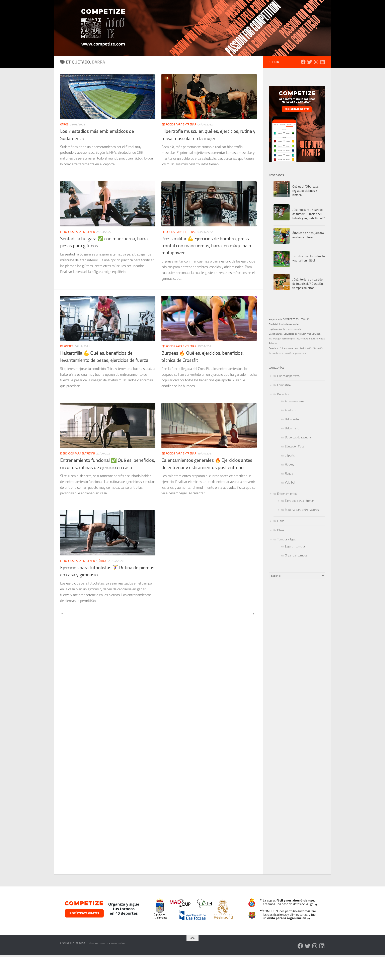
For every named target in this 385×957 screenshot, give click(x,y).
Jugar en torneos (295, 546)
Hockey (289, 464)
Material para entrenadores (302, 510)
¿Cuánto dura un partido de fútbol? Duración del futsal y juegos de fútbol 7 (308, 214)
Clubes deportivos (288, 376)
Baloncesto (292, 419)
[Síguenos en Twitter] (309, 62)
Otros (64, 124)
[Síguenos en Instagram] (316, 62)
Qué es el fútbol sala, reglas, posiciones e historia (305, 191)
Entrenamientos (287, 494)
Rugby (289, 473)
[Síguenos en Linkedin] (322, 62)
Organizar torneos (296, 555)
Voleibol (290, 482)
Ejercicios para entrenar (178, 124)
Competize (284, 385)
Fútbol (102, 561)
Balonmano (292, 428)
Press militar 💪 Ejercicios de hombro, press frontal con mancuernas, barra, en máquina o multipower (206, 246)
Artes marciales (294, 401)
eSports (290, 455)
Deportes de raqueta (298, 437)
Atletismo (291, 410)
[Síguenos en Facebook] (303, 62)
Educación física (294, 446)
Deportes (66, 346)
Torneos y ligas (286, 539)
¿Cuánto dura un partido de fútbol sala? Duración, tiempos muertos (307, 284)
